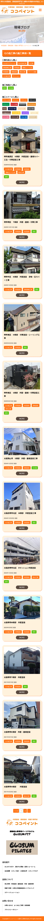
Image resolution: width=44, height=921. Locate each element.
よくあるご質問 (18, 905)
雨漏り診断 (8, 888)
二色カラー (6, 113)
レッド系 (14, 104)
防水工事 (22, 72)
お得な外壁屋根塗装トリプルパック (23, 888)
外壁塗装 (6, 72)
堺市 (4, 88)
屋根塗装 (14, 72)
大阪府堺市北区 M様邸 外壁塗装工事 (20, 513)
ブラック (24, 100)
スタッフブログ (33, 871)
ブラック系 (6, 100)
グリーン (15, 100)
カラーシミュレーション (12, 892)
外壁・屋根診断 (29, 884)
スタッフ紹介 (15, 871)
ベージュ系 (33, 117)
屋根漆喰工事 (7, 67)
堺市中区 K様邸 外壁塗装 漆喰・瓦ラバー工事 (21, 278)
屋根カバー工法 (27, 67)
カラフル (25, 113)
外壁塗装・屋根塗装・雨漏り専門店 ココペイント (16, 45)
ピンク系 (6, 117)
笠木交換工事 (22, 63)
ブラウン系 (15, 117)
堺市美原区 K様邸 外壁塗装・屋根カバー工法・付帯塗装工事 (21, 158)
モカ (4, 109)
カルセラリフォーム (9, 63)
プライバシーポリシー (11, 909)
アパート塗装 (32, 72)
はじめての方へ (9, 867)
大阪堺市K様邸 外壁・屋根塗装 (17, 732)
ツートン (22, 104)
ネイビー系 (12, 109)
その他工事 (6, 76)
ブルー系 (24, 117)
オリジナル (31, 104)
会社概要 (7, 871)
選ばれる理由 (19, 867)
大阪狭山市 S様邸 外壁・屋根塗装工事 (21, 458)
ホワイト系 (34, 113)
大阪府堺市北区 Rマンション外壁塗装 (20, 567)
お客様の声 (23, 871)
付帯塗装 (17, 67)
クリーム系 (22, 109)
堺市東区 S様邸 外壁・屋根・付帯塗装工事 (21, 394)
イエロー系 (16, 113)
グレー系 (31, 109)
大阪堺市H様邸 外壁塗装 (15, 786)
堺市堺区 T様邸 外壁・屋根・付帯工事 (21, 222)
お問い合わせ (9, 905)
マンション (16, 76)
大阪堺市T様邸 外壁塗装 (14, 677)
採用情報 (27, 905)
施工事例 (7, 884)
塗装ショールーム (29, 867)
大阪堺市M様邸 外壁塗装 (14, 622)
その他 (11, 88)
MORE (22, 182)
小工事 (31, 63)
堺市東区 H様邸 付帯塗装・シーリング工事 (22, 336)
